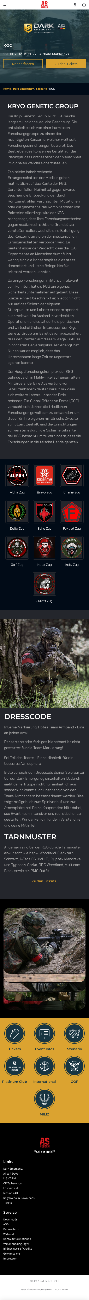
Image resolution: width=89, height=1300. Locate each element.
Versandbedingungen (16, 1244)
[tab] (44, 978)
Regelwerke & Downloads (19, 1198)
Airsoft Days (10, 1173)
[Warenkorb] (84, 4)
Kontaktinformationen (17, 1239)
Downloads (10, 1219)
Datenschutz (11, 1229)
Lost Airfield (10, 1188)
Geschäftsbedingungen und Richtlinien (44, 1289)
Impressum (10, 1258)
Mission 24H (10, 1193)
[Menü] (5, 5)
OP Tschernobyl (12, 1183)
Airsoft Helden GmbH (48, 1280)
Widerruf (8, 1234)
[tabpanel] (44, 941)
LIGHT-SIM (9, 1178)
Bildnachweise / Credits (17, 1248)
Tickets (7, 1203)
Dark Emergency (13, 1168)
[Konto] (74, 4)
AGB (5, 1224)
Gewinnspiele (11, 1253)
